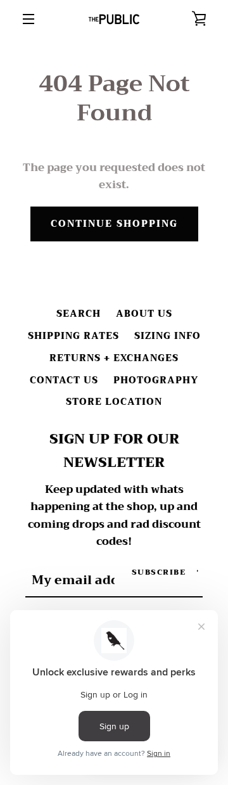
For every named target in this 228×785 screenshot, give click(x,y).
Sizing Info (167, 336)
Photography (155, 380)
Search (78, 314)
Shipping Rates (73, 336)
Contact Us (64, 380)
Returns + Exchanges (114, 358)
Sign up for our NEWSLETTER (114, 451)
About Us (144, 314)
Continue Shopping (114, 224)
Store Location (114, 402)
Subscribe (159, 572)
